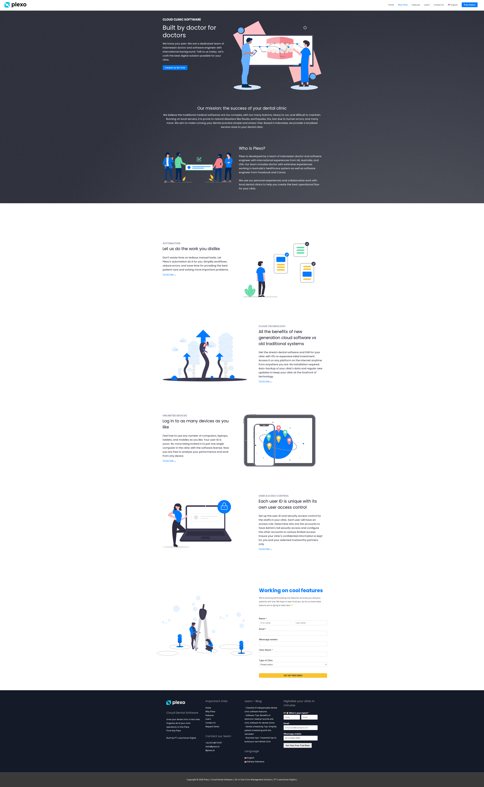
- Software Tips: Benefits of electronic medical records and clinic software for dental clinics (260, 719)
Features (416, 4)
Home (391, 4)
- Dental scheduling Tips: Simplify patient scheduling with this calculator (261, 730)
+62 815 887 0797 (213, 742)
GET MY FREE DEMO (293, 675)
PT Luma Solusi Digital (185, 737)
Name (263, 618)
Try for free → (169, 274)
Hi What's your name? (297, 713)
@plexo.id (210, 750)
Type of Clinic (266, 660)
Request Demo (212, 726)
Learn (427, 4)
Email (262, 629)
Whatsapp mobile (292, 734)
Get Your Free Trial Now (298, 745)
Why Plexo (403, 4)
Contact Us (439, 4)
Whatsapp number (268, 639)
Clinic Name (266, 650)
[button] (175, 67)
